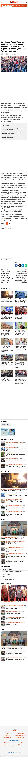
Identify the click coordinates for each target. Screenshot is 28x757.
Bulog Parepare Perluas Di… (13, 608)
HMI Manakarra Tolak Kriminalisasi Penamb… (14, 562)
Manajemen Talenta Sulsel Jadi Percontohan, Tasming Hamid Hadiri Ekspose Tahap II (21, 316)
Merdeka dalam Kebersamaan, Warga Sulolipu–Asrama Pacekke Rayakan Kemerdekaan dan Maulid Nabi (21, 380)
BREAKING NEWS (18, 442)
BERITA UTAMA (12, 442)
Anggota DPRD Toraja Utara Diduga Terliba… (14, 502)
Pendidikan (11, 560)
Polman (19, 560)
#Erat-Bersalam (7, 574)
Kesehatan (11, 453)
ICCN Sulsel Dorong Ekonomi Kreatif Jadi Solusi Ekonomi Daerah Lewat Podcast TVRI (20, 332)
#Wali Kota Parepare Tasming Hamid (12, 571)
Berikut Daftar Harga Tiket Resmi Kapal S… (16, 444)
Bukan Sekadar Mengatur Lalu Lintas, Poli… (15, 508)
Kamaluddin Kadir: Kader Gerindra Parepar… (14, 544)
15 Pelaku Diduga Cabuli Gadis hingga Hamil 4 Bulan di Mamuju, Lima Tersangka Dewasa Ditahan (6, 317)
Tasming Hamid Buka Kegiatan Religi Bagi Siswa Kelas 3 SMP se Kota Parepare (6, 380)
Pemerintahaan (6, 583)
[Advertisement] (14, 23)
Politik (16, 458)
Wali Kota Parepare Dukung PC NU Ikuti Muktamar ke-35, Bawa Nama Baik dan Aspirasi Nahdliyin (20, 364)
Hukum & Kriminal (19, 464)
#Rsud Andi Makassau (8, 579)
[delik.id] (14, 2)
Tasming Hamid (6, 576)
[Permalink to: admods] (2, 54)
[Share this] (16, 265)
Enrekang (8, 494)
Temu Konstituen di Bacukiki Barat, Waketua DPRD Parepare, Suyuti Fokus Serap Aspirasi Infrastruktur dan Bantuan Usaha (7, 276)
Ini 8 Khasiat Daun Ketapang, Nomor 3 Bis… (15, 455)
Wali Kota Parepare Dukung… (13, 613)
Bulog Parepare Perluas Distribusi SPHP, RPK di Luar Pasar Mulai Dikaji (20, 348)
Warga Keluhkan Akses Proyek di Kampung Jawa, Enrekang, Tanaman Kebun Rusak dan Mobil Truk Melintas (21, 301)
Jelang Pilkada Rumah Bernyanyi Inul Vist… (16, 466)
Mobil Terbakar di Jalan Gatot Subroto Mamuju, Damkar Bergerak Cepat (6, 300)
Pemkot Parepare (7, 569)
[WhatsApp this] (26, 265)
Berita (7, 442)
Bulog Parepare (12, 605)
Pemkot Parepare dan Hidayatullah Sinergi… (14, 514)
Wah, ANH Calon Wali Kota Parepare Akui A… (16, 460)
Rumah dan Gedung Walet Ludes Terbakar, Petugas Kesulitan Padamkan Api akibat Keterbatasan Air (6, 333)
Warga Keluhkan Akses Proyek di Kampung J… (16, 496)
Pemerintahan (11, 537)
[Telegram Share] (22, 265)
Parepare (6, 537)
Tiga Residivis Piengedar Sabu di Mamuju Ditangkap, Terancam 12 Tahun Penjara (7, 364)
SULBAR (19, 489)
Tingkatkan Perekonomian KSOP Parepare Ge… (16, 449)
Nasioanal (11, 541)
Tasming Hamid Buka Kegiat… (13, 618)
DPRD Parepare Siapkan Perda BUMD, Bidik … (15, 550)
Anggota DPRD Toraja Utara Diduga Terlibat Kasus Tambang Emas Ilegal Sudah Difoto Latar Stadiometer (7, 349)
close (15, 729)
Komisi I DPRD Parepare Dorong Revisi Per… (15, 556)
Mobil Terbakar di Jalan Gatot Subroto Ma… (11, 490)
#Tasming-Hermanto (6, 259)
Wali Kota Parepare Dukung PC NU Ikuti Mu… (12, 538)
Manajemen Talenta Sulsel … (8, 603)
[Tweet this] (19, 265)
